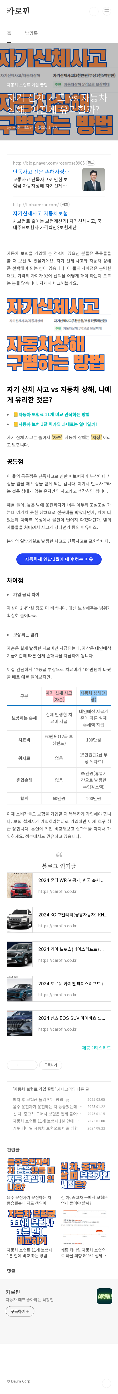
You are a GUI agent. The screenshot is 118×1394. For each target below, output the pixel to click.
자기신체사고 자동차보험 (40, 213)
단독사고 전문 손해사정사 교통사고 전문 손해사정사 (41, 171)
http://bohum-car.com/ (36, 204)
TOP (106, 1383)
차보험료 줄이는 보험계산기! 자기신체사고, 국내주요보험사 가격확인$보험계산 (57, 223)
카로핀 (18, 11)
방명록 (31, 33)
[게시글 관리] (31, 1065)
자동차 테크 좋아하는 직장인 (30, 1299)
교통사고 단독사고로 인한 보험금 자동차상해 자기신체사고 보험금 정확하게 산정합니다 (40, 182)
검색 (94, 11)
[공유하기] (23, 1065)
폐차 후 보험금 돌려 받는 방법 (38, 1099)
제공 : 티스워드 (96, 1047)
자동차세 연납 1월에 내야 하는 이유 (59, 559)
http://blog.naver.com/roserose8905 (49, 163)
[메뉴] (107, 11)
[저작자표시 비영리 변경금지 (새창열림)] (70, 1065)
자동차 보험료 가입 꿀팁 (34, 1089)
